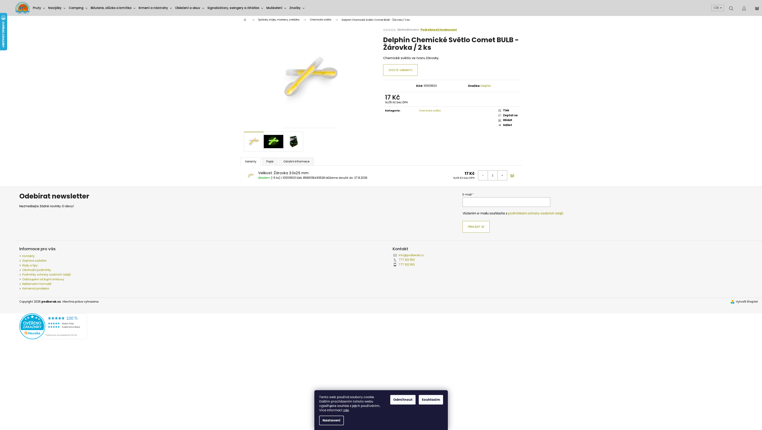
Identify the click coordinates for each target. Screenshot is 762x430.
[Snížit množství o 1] (483, 175)
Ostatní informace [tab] (296, 161)
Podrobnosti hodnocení (439, 30)
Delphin (486, 86)
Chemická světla (430, 110)
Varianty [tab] (250, 161)
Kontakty (28, 256)
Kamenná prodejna (35, 288)
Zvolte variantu (400, 70)
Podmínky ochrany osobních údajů (46, 275)
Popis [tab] (270, 161)
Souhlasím (431, 399)
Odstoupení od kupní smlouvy (43, 279)
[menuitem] (39, 8)
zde (346, 410)
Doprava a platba (34, 261)
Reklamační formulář (36, 284)
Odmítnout (403, 399)
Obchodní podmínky (36, 270)
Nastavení (331, 420)
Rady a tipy (30, 265)
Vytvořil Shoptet (747, 302)
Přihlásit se (476, 227)
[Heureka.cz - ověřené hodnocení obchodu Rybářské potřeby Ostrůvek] (53, 326)
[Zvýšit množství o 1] (502, 175)
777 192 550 (407, 260)
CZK (717, 8)
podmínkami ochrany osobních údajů (535, 213)
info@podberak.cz (411, 255)
